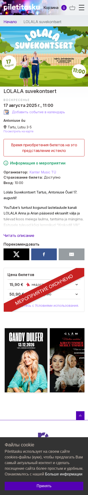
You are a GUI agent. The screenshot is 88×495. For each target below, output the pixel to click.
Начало (10, 21)
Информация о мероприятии (37, 163)
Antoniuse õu (14, 120)
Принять (44, 486)
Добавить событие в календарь (38, 112)
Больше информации (63, 474)
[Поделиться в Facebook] (44, 254)
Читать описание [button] (19, 235)
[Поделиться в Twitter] (16, 254)
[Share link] (71, 254)
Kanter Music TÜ (42, 172)
